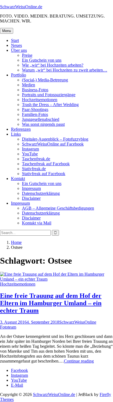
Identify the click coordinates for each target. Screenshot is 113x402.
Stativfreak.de (34, 168)
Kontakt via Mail (36, 223)
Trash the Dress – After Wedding (50, 104)
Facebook (19, 370)
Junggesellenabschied (40, 119)
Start (15, 40)
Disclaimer (31, 198)
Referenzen (21, 129)
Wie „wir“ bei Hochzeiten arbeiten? (52, 65)
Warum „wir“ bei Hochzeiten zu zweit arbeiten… (64, 70)
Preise (27, 55)
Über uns (19, 50)
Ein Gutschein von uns (41, 60)
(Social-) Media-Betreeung (45, 80)
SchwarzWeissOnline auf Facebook (53, 144)
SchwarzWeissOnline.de (21, 6)
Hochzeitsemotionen (39, 99)
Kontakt (18, 178)
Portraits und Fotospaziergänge (48, 94)
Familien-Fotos (35, 114)
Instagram (30, 149)
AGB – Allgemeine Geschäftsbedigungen (58, 208)
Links (16, 134)
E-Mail (17, 385)
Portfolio (18, 75)
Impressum (31, 188)
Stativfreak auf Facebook (43, 173)
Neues (16, 45)
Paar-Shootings (35, 109)
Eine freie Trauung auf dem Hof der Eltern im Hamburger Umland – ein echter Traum (50, 303)
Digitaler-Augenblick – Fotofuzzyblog (55, 139)
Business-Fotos (35, 89)
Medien (28, 84)
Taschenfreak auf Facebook (46, 163)
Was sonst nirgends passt (43, 124)
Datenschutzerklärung (41, 193)
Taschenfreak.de (36, 158)
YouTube (30, 154)
